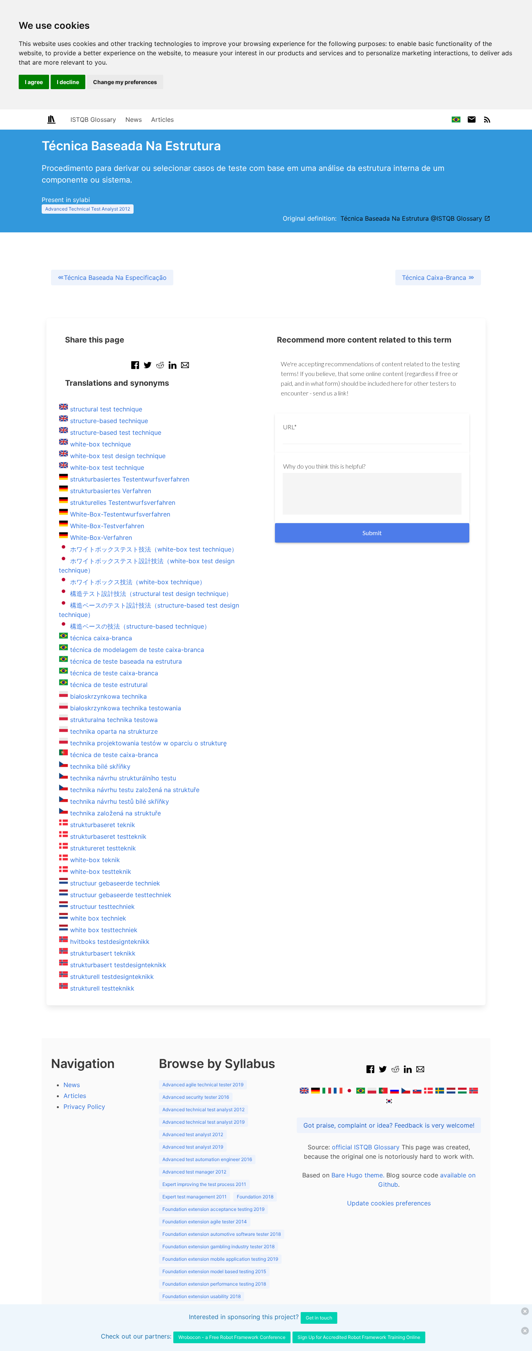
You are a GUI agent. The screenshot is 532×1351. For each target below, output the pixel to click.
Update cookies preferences (389, 1203)
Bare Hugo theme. (357, 1175)
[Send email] (185, 369)
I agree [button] (34, 82)
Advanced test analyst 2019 (192, 1147)
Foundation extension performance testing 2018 (214, 1284)
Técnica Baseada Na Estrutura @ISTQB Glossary (412, 218)
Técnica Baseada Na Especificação (115, 277)
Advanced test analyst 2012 (192, 1134)
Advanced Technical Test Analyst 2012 (87, 209)
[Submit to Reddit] (160, 369)
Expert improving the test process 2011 (204, 1184)
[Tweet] (147, 369)
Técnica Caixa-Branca (435, 277)
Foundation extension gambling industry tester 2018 (218, 1246)
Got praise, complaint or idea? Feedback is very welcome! (388, 1125)
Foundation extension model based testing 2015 (214, 1271)
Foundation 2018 (255, 1197)
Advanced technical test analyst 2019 (203, 1122)
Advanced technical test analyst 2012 (203, 1109)
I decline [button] (68, 82)
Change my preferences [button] (125, 82)
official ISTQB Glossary (366, 1147)
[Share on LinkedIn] (172, 369)
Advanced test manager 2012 (194, 1172)
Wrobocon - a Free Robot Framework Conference (231, 1337)
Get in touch (319, 1318)
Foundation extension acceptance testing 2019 (213, 1209)
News (133, 119)
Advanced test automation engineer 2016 (207, 1159)
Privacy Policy (84, 1106)
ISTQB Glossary (93, 119)
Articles (162, 119)
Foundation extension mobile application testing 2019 (220, 1259)
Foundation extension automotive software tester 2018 (221, 1234)
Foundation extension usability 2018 (201, 1296)
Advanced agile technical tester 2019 (202, 1084)
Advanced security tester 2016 (195, 1097)
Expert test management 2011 (194, 1197)
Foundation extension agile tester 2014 (204, 1222)
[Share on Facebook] (135, 369)
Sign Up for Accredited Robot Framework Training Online (359, 1337)
